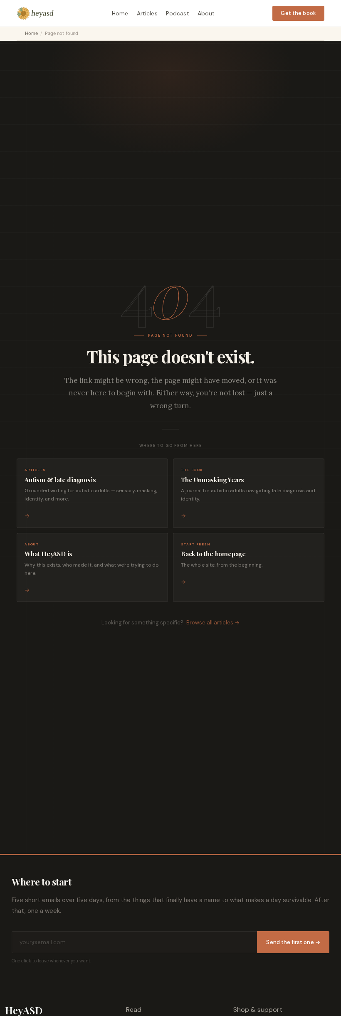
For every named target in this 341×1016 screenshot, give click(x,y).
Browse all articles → (213, 622)
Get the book (298, 13)
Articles (147, 13)
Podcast (177, 13)
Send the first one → (293, 942)
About (206, 13)
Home (120, 13)
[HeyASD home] (35, 13)
